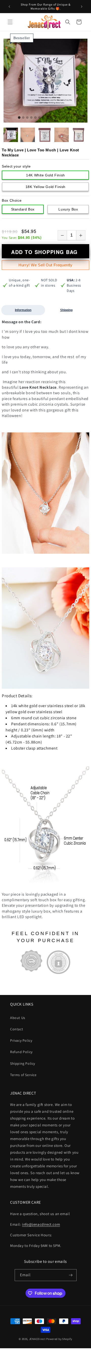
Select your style (16, 166)
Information (23, 310)
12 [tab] (64, 117)
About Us (17, 1017)
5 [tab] (35, 117)
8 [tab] (48, 117)
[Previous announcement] (9, 6)
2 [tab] (23, 117)
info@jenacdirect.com (41, 1224)
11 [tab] (60, 117)
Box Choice (11, 200)
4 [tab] (31, 117)
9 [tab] (52, 117)
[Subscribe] (70, 1275)
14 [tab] (72, 117)
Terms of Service (23, 1075)
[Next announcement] (81, 6)
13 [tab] (68, 117)
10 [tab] (56, 117)
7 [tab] (43, 117)
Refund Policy (21, 1052)
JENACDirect (37, 1339)
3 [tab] (27, 117)
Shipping (66, 310)
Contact (16, 1029)
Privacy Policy (21, 1040)
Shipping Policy (22, 1063)
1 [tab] (19, 117)
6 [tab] (39, 117)
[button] (10, 22)
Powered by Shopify (59, 1339)
